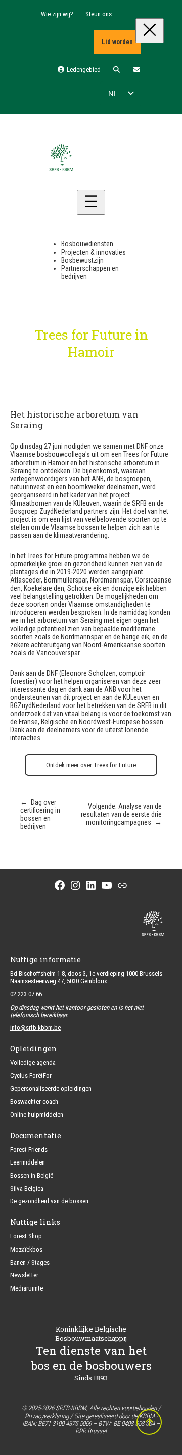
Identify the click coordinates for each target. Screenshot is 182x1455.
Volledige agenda (33, 1062)
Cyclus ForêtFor (31, 1075)
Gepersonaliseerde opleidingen (51, 1088)
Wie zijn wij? (57, 14)
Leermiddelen (27, 1162)
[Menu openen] (91, 202)
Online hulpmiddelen (36, 1114)
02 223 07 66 (26, 994)
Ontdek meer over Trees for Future (91, 765)
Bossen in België (31, 1175)
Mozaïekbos (26, 1249)
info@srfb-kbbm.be (35, 1027)
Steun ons (98, 14)
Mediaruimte (26, 1288)
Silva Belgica (26, 1188)
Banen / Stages (30, 1262)
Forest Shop (26, 1236)
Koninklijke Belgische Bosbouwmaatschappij (91, 1333)
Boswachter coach (34, 1101)
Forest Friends (29, 1149)
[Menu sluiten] (149, 30)
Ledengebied (82, 69)
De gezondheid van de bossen (49, 1201)
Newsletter (24, 1275)
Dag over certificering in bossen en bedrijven (40, 814)
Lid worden (117, 42)
